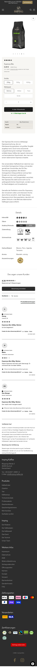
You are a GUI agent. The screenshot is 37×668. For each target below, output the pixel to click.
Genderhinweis (7, 584)
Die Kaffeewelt (7, 531)
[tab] (28, 302)
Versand (4, 577)
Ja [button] (23, 331)
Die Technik (6, 538)
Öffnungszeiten (7, 568)
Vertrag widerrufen (8, 564)
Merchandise (6, 511)
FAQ (3, 587)
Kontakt (4, 574)
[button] (18, 60)
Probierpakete (7, 501)
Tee (3, 492)
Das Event (5, 534)
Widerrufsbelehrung (9, 561)
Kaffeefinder (6, 485)
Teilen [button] (30, 331)
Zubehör (5, 488)
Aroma (4, 254)
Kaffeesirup (6, 495)
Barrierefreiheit (7, 580)
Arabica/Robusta (8, 226)
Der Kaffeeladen (7, 528)
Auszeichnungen (8, 258)
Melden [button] (26, 331)
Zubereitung (6, 230)
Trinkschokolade (7, 498)
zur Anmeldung (27, 2)
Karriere (4, 571)
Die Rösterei (6, 525)
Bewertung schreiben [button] (18, 289)
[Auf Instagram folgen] (22, 660)
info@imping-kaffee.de (15, 474)
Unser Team (6, 541)
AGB (3, 558)
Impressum (6, 552)
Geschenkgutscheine (9, 508)
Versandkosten (14, 69)
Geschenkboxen (7, 504)
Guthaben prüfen (8, 514)
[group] (18, 280)
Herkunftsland (7, 248)
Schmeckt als (6, 237)
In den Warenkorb (18, 109)
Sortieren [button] (5, 296)
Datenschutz (6, 555)
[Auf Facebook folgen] (14, 660)
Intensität (5, 217)
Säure (4, 221)
